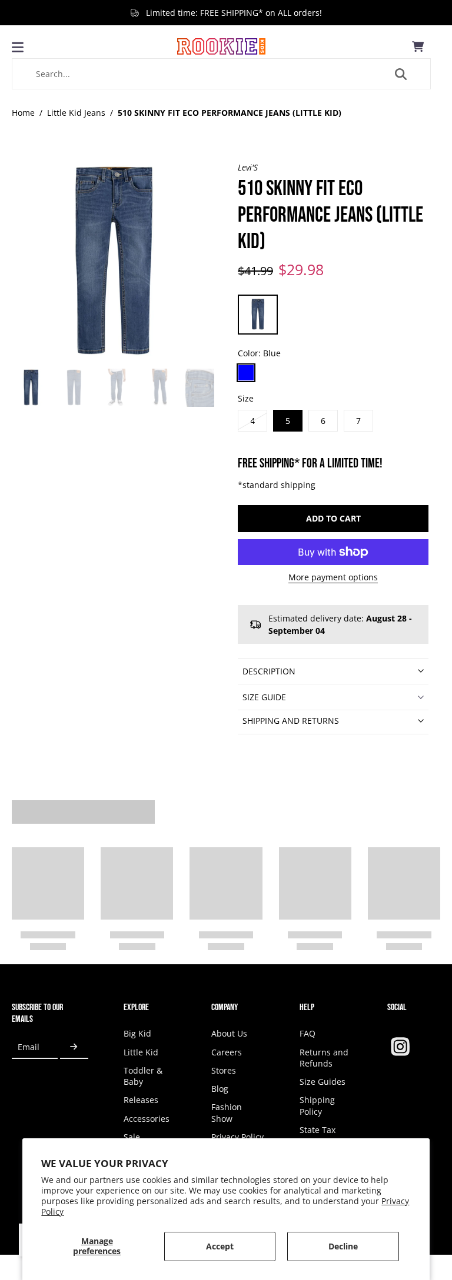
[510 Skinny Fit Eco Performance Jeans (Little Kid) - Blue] (258, 314)
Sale (132, 1136)
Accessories (147, 1118)
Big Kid (137, 1033)
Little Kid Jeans (76, 112)
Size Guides (322, 1081)
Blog (219, 1088)
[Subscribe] (74, 1047)
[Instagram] (400, 1047)
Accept (220, 1246)
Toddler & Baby (143, 1076)
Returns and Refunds (324, 1058)
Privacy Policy (237, 1136)
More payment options (333, 578)
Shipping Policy (317, 1105)
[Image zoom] (113, 263)
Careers (226, 1052)
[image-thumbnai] (31, 388)
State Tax (317, 1129)
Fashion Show (226, 1112)
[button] (333, 518)
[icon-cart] (418, 46)
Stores (223, 1070)
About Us (229, 1033)
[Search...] (401, 74)
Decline (343, 1246)
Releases (141, 1099)
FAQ (307, 1033)
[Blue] (246, 373)
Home (23, 112)
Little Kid (141, 1052)
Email (28, 1046)
